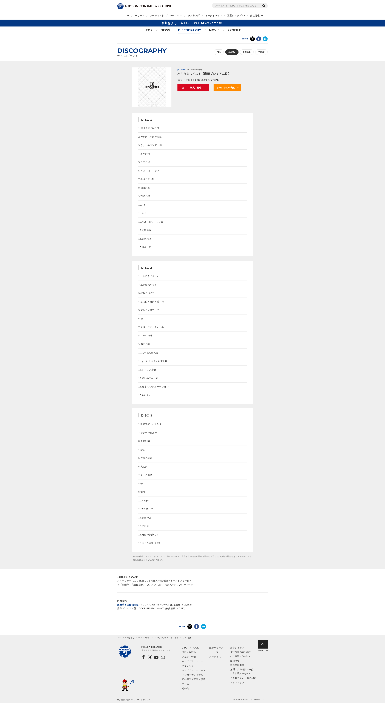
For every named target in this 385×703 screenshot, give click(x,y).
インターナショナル (192, 674)
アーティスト (157, 15)
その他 (185, 688)
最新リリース (216, 647)
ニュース (214, 652)
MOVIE (214, 30)
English (246, 656)
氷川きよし (130, 638)
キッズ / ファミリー (192, 661)
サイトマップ (237, 682)
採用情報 (235, 660)
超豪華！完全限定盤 (128, 604)
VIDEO (261, 52)
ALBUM (231, 52)
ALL (219, 52)
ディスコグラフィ (146, 638)
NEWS (165, 30)
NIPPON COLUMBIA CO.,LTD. (144, 6)
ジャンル (174, 15)
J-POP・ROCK (190, 647)
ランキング (194, 15)
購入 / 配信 (196, 87)
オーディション (213, 15)
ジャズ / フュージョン (193, 670)
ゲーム (185, 684)
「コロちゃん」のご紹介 (243, 678)
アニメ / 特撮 (189, 656)
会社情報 (255, 15)
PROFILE (234, 30)
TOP (126, 15)
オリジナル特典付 (226, 87)
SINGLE (247, 52)
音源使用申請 (237, 665)
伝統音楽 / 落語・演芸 (193, 679)
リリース (139, 15)
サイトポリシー (144, 700)
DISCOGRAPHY (189, 30)
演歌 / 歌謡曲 (189, 652)
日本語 (235, 656)
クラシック (188, 665)
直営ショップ (234, 15)
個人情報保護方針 (125, 700)
